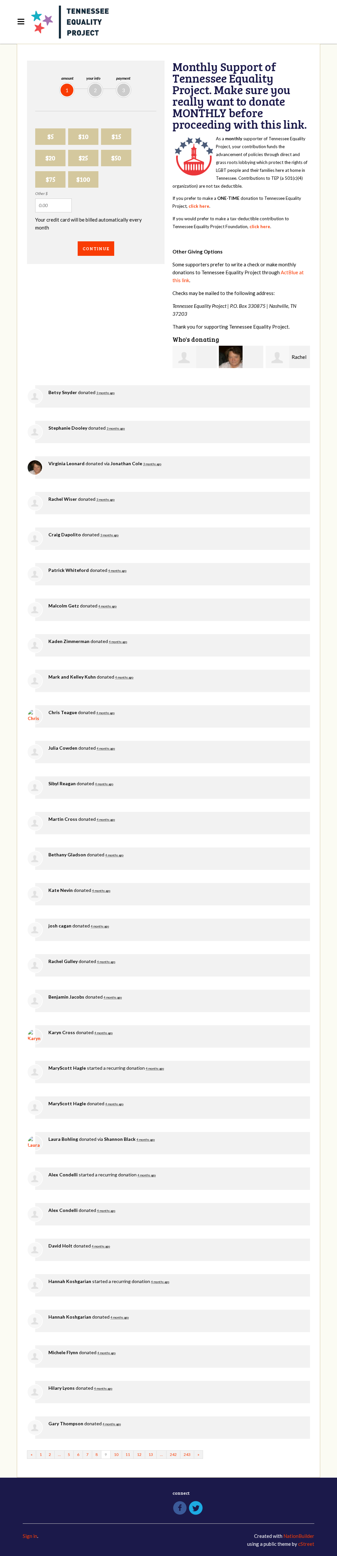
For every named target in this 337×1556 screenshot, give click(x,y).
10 (116, 1454)
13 (150, 1454)
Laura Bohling (63, 1139)
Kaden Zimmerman (69, 641)
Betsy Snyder (62, 392)
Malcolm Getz (63, 605)
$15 (116, 136)
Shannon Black (120, 1139)
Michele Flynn (63, 1352)
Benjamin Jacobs (66, 997)
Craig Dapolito (64, 534)
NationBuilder (298, 1536)
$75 (50, 179)
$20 (50, 158)
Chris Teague (62, 712)
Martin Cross (62, 819)
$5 (50, 136)
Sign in (30, 1536)
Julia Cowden (62, 748)
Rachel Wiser (62, 499)
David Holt (60, 1245)
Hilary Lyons (61, 1388)
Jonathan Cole (126, 463)
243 (187, 1454)
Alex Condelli (63, 1174)
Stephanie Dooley (67, 428)
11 (127, 1454)
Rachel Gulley (63, 961)
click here (199, 206)
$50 (116, 158)
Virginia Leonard (66, 463)
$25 (83, 158)
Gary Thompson (65, 1423)
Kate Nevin (60, 890)
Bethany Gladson (67, 854)
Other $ (41, 193)
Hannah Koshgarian (69, 1281)
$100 (83, 179)
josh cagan (59, 925)
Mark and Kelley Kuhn (72, 677)
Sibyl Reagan (62, 783)
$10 (83, 136)
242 (173, 1454)
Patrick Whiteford (68, 570)
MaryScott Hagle (67, 1068)
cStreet (306, 1544)
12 (139, 1454)
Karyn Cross (61, 1032)
